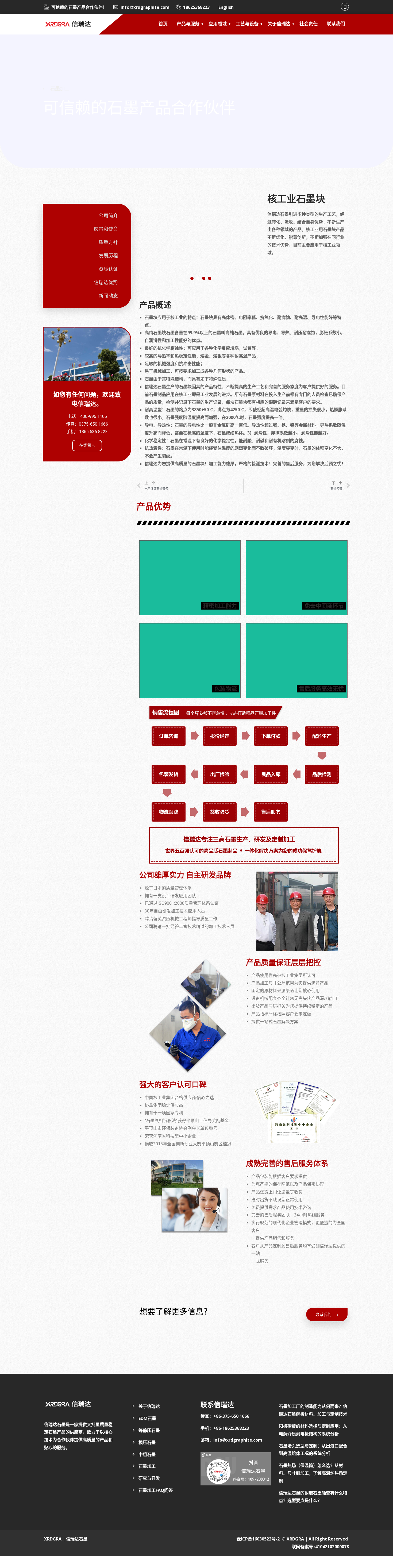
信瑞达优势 (106, 282)
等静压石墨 (149, 1430)
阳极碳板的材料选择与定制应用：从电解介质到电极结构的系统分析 (313, 1430)
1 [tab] (192, 278)
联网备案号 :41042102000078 (320, 1547)
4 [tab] (209, 278)
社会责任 (308, 24)
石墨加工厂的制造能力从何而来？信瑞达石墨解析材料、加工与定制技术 (313, 1410)
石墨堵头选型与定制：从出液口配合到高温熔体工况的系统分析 (313, 1450)
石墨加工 (147, 1466)
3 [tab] (203, 278)
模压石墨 (147, 1442)
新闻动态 (108, 296)
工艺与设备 (247, 24)
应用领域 (218, 24)
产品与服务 (188, 24)
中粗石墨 (147, 1454)
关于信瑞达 (279, 24)
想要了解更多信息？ (175, 1312)
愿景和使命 (106, 229)
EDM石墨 (147, 1418)
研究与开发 (149, 1478)
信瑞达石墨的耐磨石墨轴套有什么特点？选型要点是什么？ (313, 1497)
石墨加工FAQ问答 (155, 1490)
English (226, 7)
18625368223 (196, 7)
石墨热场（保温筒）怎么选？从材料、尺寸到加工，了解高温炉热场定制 (313, 1473)
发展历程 (108, 256)
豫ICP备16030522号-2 (258, 1539)
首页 (163, 24)
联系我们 (336, 24)
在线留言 (87, 445)
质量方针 (108, 242)
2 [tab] (197, 278)
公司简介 (108, 215)
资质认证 (108, 269)
